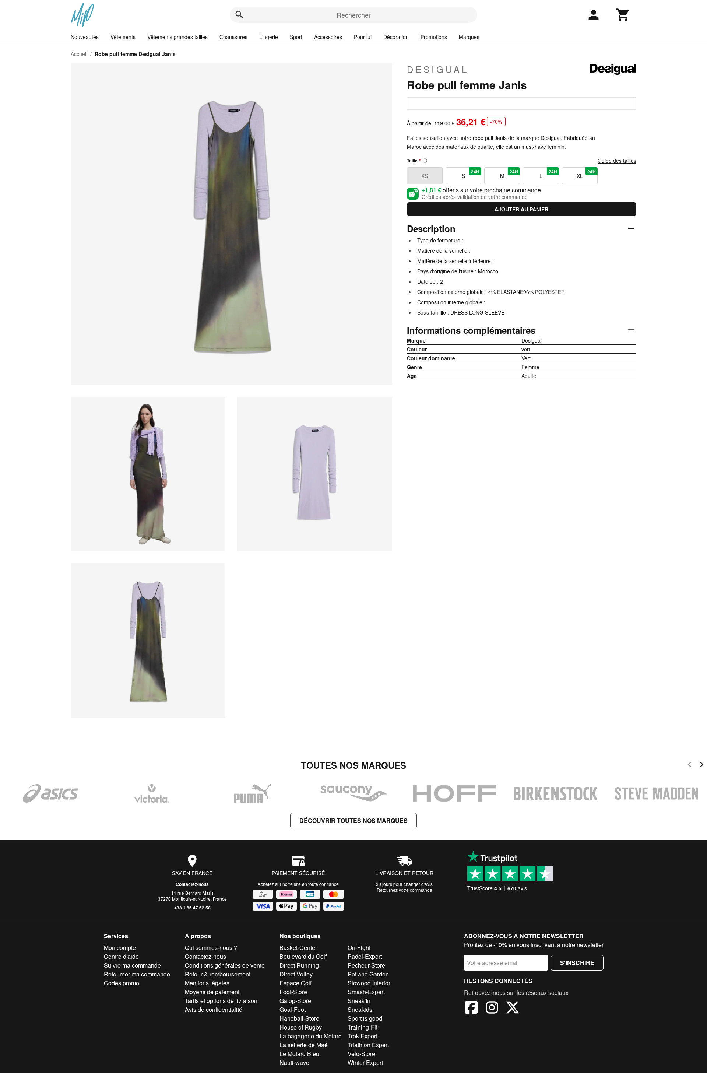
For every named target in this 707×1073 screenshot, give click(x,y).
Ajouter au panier (521, 209)
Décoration (396, 37)
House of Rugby (300, 1027)
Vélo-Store (361, 1053)
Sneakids (360, 1009)
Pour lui (363, 37)
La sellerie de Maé (303, 1045)
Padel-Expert (365, 956)
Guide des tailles (617, 160)
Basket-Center (298, 947)
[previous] (689, 765)
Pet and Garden (368, 974)
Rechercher (354, 15)
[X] (512, 1008)
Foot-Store (293, 992)
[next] (701, 765)
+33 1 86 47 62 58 (192, 907)
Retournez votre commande (404, 890)
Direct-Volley (296, 974)
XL (586, 173)
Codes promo (121, 983)
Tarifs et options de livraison (221, 1000)
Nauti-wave (294, 1062)
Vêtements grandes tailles (177, 37)
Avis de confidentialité (213, 1009)
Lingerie (268, 37)
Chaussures (233, 37)
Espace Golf (295, 983)
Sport (296, 37)
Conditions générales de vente (225, 965)
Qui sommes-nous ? (211, 947)
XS (424, 175)
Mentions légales (207, 983)
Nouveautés (85, 37)
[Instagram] (492, 1008)
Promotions (434, 37)
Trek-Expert (362, 1036)
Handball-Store (299, 1018)
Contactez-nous (192, 884)
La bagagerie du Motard (310, 1036)
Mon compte (120, 947)
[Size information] (425, 160)
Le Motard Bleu (299, 1053)
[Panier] (623, 14)
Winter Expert (365, 1062)
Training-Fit (362, 1027)
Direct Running (299, 965)
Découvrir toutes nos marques (353, 820)
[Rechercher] (239, 15)
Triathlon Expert (368, 1045)
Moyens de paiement (212, 992)
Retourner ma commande (137, 974)
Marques (469, 37)
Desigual (438, 69)
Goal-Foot (292, 1009)
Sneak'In (359, 1000)
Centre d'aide (121, 956)
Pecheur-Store (366, 965)
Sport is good (365, 1018)
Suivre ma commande (132, 965)
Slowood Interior (369, 983)
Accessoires (328, 37)
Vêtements (123, 37)
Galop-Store (295, 1000)
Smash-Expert (366, 992)
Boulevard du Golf (303, 956)
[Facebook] (471, 1008)
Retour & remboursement (217, 974)
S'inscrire (577, 962)
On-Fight (359, 947)
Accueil (79, 53)
